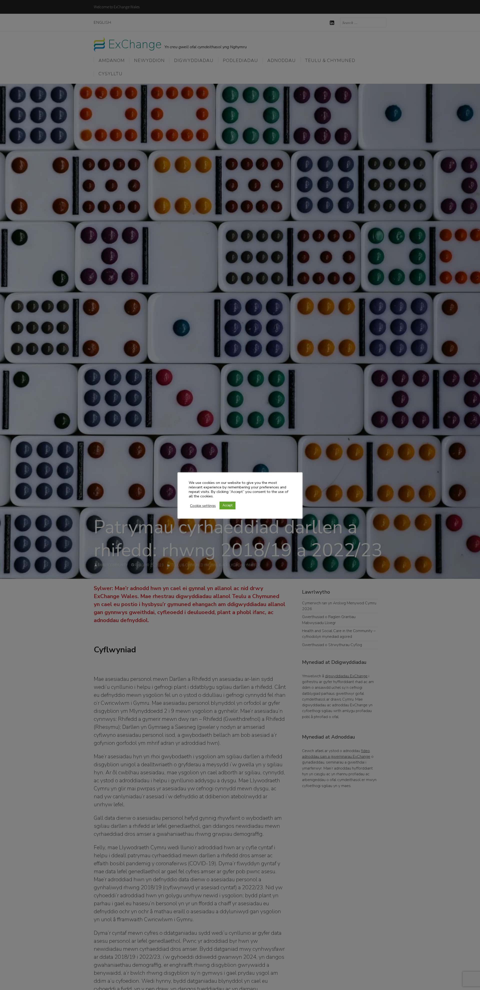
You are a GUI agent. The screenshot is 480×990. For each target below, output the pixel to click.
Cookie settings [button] (203, 505)
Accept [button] (227, 505)
